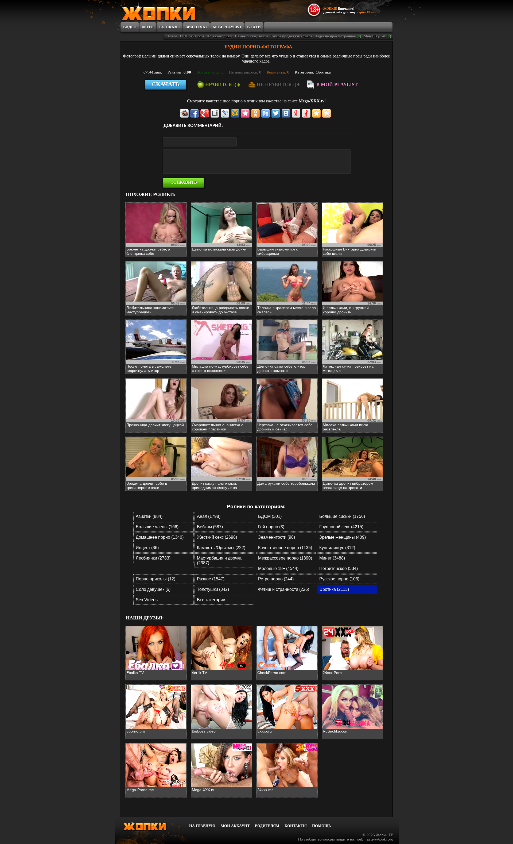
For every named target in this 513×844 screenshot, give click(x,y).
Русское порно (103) (339, 579)
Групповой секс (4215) (341, 527)
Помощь (321, 826)
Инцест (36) (147, 547)
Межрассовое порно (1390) (285, 558)
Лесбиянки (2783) (153, 558)
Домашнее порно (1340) (160, 537)
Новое (171, 36)
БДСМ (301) (270, 516)
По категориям (219, 36)
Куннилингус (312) (337, 547)
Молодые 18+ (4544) (278, 568)
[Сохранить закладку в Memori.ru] (245, 113)
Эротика (323, 72)
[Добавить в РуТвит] (265, 113)
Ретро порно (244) (276, 579)
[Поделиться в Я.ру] (306, 113)
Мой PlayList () (377, 36)
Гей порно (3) (271, 527)
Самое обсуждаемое (251, 36)
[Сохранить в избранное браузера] (316, 113)
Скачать (166, 84)
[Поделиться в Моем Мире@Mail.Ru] (235, 113)
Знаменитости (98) (276, 537)
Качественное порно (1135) (285, 547)
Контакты (296, 826)
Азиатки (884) (149, 516)
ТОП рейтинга (191, 36)
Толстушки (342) (213, 589)
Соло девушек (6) (153, 589)
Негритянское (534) (338, 568)
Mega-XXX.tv (311, 101)
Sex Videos (147, 600)
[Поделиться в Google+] (204, 113)
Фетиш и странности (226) (283, 589)
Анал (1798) (208, 516)
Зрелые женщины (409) (342, 537)
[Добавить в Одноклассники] (255, 113)
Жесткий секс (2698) (217, 537)
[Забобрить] (184, 113)
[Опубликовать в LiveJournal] (225, 113)
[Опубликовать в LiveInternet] (215, 113)
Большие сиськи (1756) (342, 516)
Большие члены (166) (157, 527)
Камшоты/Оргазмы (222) (221, 547)
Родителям (267, 826)
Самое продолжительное (291, 36)
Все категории (211, 600)
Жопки (151, 825)
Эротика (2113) (334, 589)
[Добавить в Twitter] (275, 113)
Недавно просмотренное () (337, 36)
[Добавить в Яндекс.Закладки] (296, 113)
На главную (202, 826)
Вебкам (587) (210, 527)
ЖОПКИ (171, 11)
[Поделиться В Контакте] (286, 113)
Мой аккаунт (235, 826)
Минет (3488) (332, 558)
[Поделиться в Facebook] (194, 113)
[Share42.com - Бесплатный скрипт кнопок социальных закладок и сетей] (326, 113)
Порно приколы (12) (155, 579)
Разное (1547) (210, 579)
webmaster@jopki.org (374, 839)
